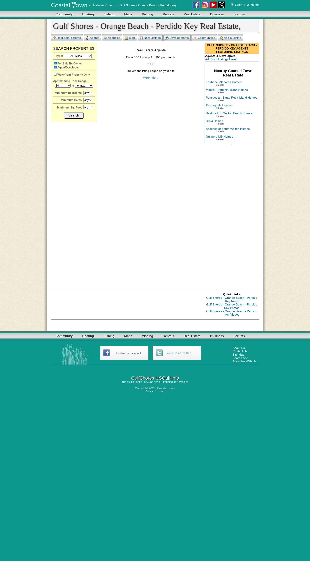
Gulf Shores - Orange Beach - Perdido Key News (231, 299)
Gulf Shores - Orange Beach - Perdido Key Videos (231, 312)
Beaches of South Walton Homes (228, 128)
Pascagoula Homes (219, 105)
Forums (239, 14)
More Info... (150, 77)
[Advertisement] (232, 214)
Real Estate (192, 14)
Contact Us (240, 351)
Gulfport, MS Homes (219, 136)
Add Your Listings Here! (221, 59)
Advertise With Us (244, 361)
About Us (239, 347)
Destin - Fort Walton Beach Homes (229, 113)
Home (255, 4)
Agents (94, 37)
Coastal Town (166, 388)
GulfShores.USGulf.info (155, 378)
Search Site (240, 358)
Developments (179, 37)
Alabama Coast (103, 5)
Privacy (149, 391)
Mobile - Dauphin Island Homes (227, 89)
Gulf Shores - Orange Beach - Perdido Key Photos (231, 306)
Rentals (168, 14)
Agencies (114, 37)
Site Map (238, 354)
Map (132, 37)
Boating (88, 14)
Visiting (147, 14)
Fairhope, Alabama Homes (223, 82)
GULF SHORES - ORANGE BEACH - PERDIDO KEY (152, 382)
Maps (128, 14)
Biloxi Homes (214, 121)
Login (238, 4)
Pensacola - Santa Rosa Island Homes (231, 97)
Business (217, 14)
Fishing (109, 14)
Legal (161, 391)
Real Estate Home (69, 37)
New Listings (152, 37)
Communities (206, 37)
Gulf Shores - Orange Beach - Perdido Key (148, 5)
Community (64, 14)
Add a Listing (232, 37)
